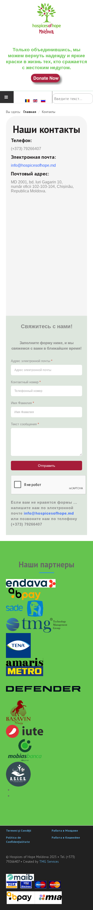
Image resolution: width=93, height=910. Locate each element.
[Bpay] (24, 593)
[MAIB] (20, 877)
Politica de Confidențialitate (18, 840)
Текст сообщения (25, 424)
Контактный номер (26, 382)
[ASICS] (18, 773)
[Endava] (31, 582)
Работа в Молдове (65, 830)
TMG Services (49, 861)
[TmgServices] (37, 624)
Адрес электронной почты (31, 361)
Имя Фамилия (22, 403)
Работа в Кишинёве (66, 837)
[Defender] (43, 687)
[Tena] (18, 644)
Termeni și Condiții (18, 830)
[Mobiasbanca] (24, 749)
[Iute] (24, 730)
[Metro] (24, 670)
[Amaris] (24, 661)
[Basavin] (18, 712)
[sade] (24, 607)
